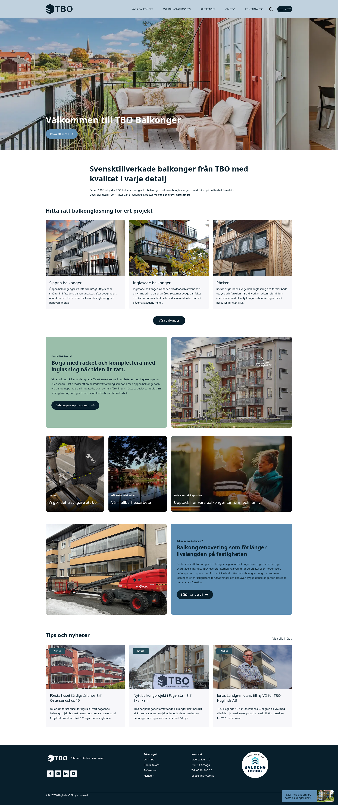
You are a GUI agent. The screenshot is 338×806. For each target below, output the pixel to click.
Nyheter (149, 775)
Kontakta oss (254, 9)
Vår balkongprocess (177, 9)
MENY (288, 9)
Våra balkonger (142, 9)
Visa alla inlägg (282, 638)
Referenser (208, 9)
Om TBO (230, 9)
